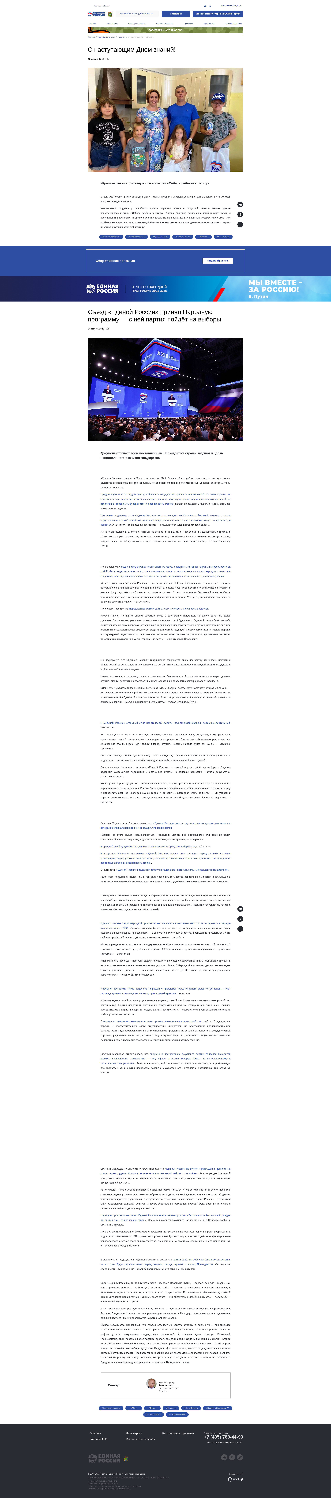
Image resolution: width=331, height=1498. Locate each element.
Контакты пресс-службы (140, 1439)
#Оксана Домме (183, 237)
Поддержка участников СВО (165, 30)
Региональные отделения (178, 1433)
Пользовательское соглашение (102, 1481)
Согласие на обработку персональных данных (109, 1489)
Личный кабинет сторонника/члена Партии (218, 14)
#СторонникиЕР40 (177, 1414)
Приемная (188, 23)
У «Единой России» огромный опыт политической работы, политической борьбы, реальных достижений (165, 723)
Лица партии (112, 23)
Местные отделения (164, 23)
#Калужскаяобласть (111, 237)
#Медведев (171, 1408)
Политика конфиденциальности (103, 1483)
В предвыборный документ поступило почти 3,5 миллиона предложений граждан (148, 846)
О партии (92, 23)
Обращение (176, 14)
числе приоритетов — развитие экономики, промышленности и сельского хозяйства (151, 1021)
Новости (121, 37)
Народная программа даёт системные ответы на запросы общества (169, 608)
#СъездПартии (191, 1408)
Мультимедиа (209, 23)
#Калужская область (111, 1408)
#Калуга (203, 237)
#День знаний (223, 237)
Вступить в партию (234, 23)
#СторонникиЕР (153, 1414)
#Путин (152, 1408)
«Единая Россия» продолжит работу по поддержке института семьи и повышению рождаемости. (172, 869)
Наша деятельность (136, 23)
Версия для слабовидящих (231, 6)
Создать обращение (217, 261)
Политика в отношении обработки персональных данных (115, 1486)
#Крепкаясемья (160, 237)
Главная (91, 37)
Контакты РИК (98, 1439)
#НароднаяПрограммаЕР (217, 1408)
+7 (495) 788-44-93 (223, 1437)
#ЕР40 (134, 1408)
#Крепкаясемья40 (137, 237)
